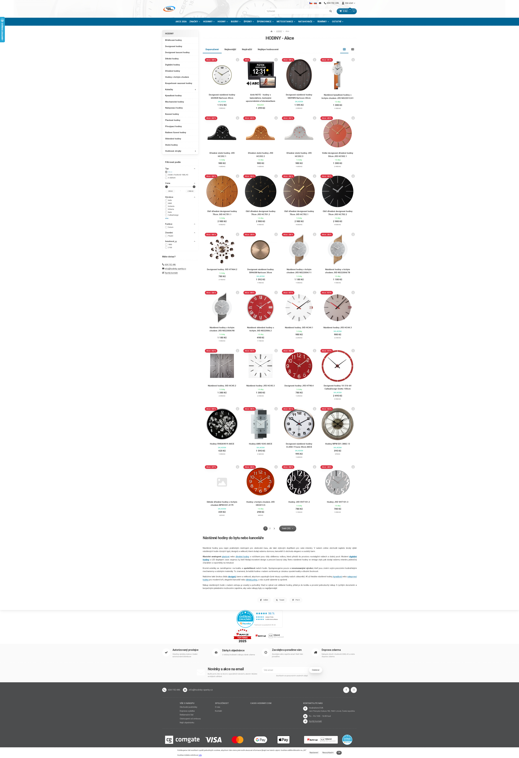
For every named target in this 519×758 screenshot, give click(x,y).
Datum (170, 227)
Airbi (170, 200)
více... (167, 218)
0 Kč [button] (347, 11)
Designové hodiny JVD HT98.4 (299, 385)
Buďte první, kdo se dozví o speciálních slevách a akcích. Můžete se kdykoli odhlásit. (232, 675)
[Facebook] (346, 690)
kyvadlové (337, 576)
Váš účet (349, 3)
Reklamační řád (186, 715)
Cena (167, 183)
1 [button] (266, 529)
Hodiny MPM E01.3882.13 (337, 444)
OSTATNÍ (336, 21)
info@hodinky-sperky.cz (175, 268)
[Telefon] (164, 690)
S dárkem (172, 178)
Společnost (222, 703)
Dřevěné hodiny (172, 71)
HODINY (223, 22)
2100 (170, 247)
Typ (167, 168)
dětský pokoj (251, 579)
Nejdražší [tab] (247, 49)
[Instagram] (354, 690)
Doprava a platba (187, 711)
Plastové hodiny (172, 120)
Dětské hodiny (172, 58)
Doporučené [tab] (212, 49)
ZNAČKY (193, 21)
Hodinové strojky (173, 151)
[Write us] (305, 721)
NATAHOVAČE (305, 21)
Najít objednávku (187, 722)
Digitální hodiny (172, 65)
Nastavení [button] (314, 753)
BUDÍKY (234, 21)
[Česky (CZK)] (311, 3)
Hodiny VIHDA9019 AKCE (222, 444)
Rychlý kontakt (171, 273)
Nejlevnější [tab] (230, 49)
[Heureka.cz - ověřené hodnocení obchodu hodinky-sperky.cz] (259, 619)
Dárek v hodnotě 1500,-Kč (178, 175)
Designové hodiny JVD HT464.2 (222, 269)
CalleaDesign (173, 215)
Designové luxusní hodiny (177, 52)
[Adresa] (305, 708)
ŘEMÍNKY (322, 21)
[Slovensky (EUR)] (315, 3)
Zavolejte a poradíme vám (287, 649)
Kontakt (218, 711)
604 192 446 (170, 264)
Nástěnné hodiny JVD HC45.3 (260, 385)
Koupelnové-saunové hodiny (178, 83)
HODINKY (207, 21)
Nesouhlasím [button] (328, 753)
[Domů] (169, 9)
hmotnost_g (171, 241)
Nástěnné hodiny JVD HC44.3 (337, 327)
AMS (170, 203)
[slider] (166, 186)
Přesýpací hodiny (173, 126)
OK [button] (339, 753)
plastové (225, 556)
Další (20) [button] (286, 528)
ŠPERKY (248, 21)
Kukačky (169, 89)
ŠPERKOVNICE (264, 21)
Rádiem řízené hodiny (175, 132)
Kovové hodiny (172, 114)
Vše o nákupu (187, 703)
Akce (170, 172)
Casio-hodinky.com (260, 703)
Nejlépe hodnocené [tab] (268, 49)
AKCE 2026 (181, 21)
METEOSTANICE (285, 21)
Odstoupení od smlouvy (190, 718)
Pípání (170, 236)
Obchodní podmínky (188, 707)
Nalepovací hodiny (174, 108)
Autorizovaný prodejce (185, 649)
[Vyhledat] (331, 11)
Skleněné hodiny (173, 138)
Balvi (170, 212)
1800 (170, 244)
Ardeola (171, 206)
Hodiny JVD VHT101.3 (337, 502)
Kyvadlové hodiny (173, 95)
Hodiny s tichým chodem (177, 77)
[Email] (319, 3)
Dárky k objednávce (233, 650)
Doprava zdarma (331, 649)
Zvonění (169, 232)
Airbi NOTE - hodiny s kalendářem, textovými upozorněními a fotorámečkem (260, 98)
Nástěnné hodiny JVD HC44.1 (299, 327)
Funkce (168, 224)
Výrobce (169, 197)
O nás (217, 707)
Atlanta (171, 209)
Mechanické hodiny (174, 102)
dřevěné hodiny (242, 556)
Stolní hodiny (171, 145)
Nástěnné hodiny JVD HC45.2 (222, 385)
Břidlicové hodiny (173, 40)
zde (200, 755)
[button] (354, 11)
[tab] (344, 49)
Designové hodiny (173, 46)
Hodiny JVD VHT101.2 (299, 502)
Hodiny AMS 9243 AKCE (260, 444)
